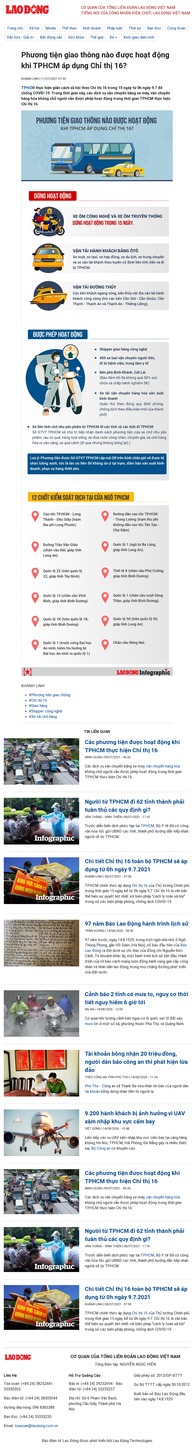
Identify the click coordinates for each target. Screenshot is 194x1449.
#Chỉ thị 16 (38, 700)
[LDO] (41, 762)
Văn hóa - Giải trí (20, 37)
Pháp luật (114, 28)
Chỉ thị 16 (140, 885)
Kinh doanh (92, 28)
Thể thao (69, 28)
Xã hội (34, 28)
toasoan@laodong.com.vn (36, 1425)
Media (50, 28)
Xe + (113, 37)
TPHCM (28, 87)
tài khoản (92, 1091)
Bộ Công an (100, 1148)
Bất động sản (51, 37)
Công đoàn (176, 28)
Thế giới (96, 37)
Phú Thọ (92, 1086)
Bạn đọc (154, 28)
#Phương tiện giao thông (49, 695)
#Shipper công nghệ (45, 711)
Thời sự (134, 28)
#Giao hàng (38, 705)
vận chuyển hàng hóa (163, 766)
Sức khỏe (76, 37)
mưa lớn (92, 1023)
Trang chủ (15, 28)
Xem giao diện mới (138, 37)
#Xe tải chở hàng (43, 716)
